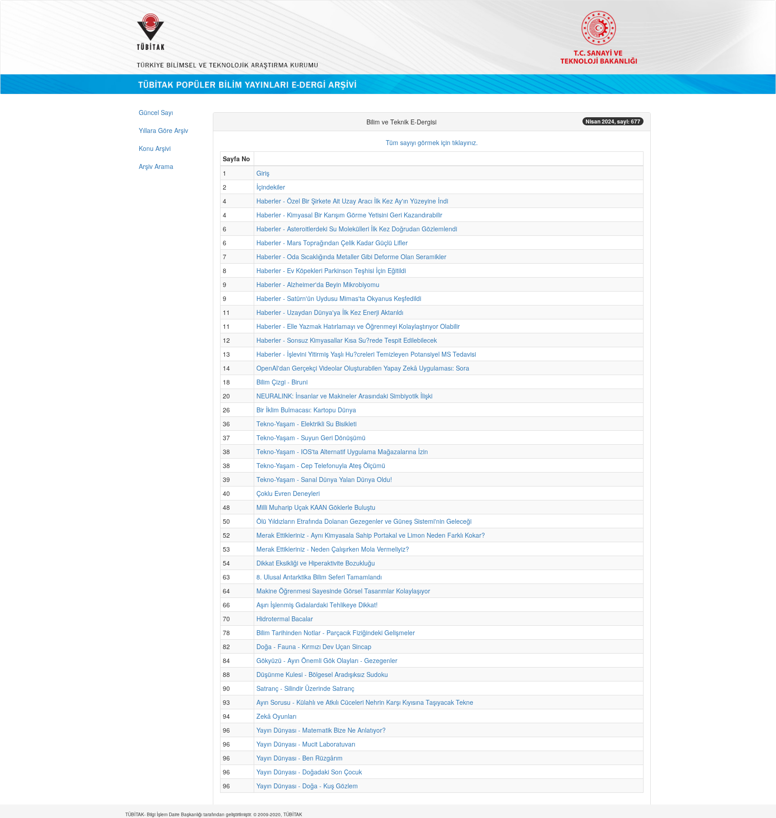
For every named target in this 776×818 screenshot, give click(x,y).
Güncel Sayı (156, 112)
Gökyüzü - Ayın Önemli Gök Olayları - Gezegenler (326, 660)
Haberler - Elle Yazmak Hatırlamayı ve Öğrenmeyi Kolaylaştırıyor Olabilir (358, 326)
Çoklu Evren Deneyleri (288, 493)
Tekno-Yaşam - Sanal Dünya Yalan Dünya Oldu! (324, 479)
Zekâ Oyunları (276, 716)
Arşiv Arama (156, 166)
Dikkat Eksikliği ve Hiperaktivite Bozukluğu (315, 562)
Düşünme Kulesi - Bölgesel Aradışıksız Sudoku (322, 674)
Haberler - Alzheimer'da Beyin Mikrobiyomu (317, 284)
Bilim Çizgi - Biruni (282, 381)
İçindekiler (270, 186)
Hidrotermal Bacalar (284, 618)
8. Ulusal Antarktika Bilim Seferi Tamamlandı (319, 576)
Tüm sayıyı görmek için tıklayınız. (432, 142)
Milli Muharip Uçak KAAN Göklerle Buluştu (315, 507)
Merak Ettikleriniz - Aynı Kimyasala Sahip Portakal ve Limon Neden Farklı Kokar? (370, 535)
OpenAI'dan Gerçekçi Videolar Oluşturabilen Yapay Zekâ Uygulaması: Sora (362, 367)
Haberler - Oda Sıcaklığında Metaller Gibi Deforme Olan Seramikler (351, 256)
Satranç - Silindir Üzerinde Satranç (305, 688)
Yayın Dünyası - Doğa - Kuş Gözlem (307, 785)
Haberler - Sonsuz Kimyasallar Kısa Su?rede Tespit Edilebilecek (346, 340)
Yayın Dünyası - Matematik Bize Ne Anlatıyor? (321, 729)
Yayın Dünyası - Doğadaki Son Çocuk (309, 771)
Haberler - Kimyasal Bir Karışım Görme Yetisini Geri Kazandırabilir (349, 214)
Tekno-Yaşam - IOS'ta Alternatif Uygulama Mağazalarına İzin (342, 451)
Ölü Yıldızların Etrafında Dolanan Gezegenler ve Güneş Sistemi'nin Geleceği (364, 521)
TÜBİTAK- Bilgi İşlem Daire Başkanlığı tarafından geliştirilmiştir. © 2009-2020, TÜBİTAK (213, 814)
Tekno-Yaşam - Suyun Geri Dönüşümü (311, 437)
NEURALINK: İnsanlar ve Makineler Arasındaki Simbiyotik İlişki (344, 395)
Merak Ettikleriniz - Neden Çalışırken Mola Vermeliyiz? (332, 548)
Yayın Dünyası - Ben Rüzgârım (299, 757)
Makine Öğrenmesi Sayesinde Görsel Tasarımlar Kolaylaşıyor (343, 590)
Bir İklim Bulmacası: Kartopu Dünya (306, 409)
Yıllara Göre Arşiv (163, 130)
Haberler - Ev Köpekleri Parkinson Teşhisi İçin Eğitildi (331, 270)
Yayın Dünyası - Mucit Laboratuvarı (305, 743)
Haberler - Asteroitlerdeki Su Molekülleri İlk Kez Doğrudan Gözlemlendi (356, 228)
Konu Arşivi (155, 148)
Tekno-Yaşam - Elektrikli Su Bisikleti (306, 423)
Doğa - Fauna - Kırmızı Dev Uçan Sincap (313, 646)
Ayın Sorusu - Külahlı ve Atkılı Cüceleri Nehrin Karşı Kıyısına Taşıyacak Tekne (364, 702)
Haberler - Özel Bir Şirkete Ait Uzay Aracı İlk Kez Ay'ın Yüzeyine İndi (352, 200)
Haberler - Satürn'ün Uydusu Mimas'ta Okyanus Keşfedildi (338, 298)
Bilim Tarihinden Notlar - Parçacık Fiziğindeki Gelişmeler (335, 632)
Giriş (262, 172)
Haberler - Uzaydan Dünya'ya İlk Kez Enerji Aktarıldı (329, 312)
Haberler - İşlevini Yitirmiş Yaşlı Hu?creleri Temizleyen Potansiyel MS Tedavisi (366, 353)
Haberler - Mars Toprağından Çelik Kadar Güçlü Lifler (332, 242)
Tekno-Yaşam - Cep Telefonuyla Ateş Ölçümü (320, 465)
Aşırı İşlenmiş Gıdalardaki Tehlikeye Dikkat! (317, 604)
